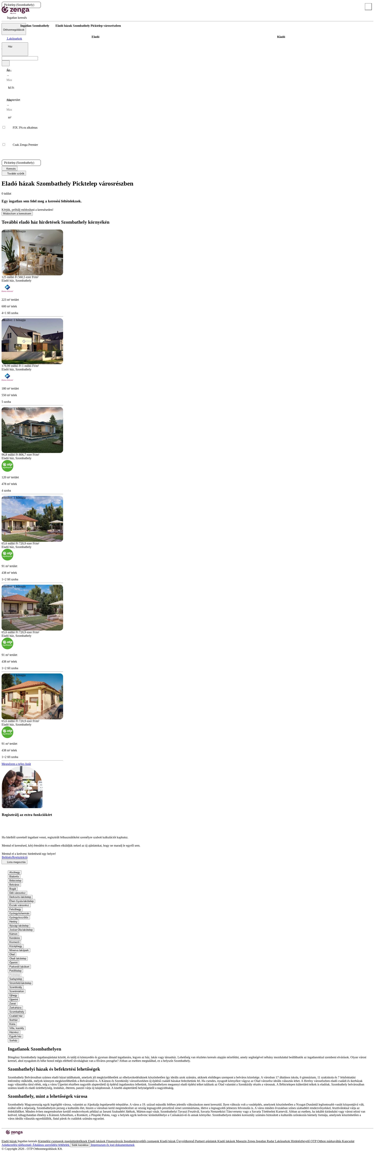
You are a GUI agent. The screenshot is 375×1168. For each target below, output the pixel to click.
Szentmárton (16, 991)
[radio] (95, 37)
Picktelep (14, 974)
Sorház (13, 1040)
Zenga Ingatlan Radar (261, 1141)
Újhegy (13, 995)
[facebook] (3, 1137)
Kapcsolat (348, 1141)
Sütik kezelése (80, 1145)
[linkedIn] (9, 1137)
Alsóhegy (14, 872)
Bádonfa (14, 876)
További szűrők (15, 173)
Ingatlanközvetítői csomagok (142, 1141)
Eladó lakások (97, 1141)
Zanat (12, 1003)
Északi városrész (19, 905)
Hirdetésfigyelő (301, 1141)
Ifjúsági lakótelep (19, 925)
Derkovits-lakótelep (20, 897)
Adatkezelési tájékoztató (17, 1145)
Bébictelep (15, 880)
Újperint (13, 999)
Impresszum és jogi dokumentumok (112, 1145)
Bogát (12, 888)
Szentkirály (15, 987)
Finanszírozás (115, 1141)
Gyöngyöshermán (19, 913)
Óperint (13, 962)
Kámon (13, 933)
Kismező (14, 942)
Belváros (14, 884)
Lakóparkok (283, 1141)
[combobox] (15, 49)
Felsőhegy (15, 909)
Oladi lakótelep (17, 958)
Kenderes (14, 938)
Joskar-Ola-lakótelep (21, 929)
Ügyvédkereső (185, 1141)
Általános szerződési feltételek (51, 1145)
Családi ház (16, 1015)
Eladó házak (10, 1141)
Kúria (12, 1024)
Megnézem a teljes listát (16, 764)
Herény (13, 921)
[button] (37, 5)
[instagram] (6, 1137)
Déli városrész (17, 892)
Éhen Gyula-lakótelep (21, 901)
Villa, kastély (16, 1028)
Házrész (14, 1032)
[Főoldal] (11, 25)
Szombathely (16, 1011)
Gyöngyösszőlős (18, 917)
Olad (12, 954)
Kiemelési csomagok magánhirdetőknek (63, 1141)
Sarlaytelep (15, 979)
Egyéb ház (15, 1036)
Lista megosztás (16, 862)
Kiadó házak (168, 1141)
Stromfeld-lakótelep (20, 983)
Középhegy (15, 946)
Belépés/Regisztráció (15, 857)
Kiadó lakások (226, 1141)
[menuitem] (14, 17)
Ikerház (13, 1020)
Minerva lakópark (19, 950)
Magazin (241, 1141)
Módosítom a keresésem (17, 213)
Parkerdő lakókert (19, 966)
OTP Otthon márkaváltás (326, 1141)
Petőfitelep (15, 970)
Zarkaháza (15, 1007)
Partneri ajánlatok (206, 1141)
